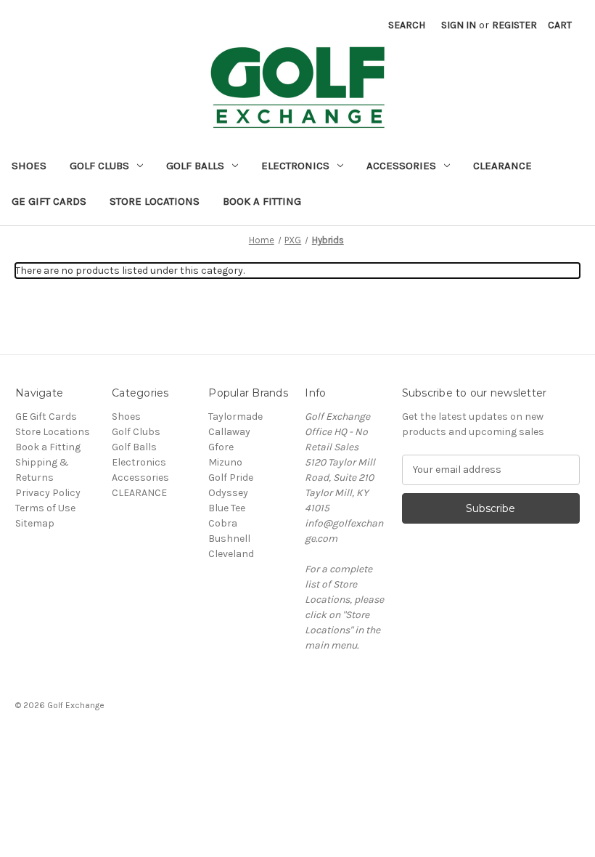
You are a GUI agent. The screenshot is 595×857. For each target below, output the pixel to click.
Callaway (229, 432)
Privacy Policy (48, 493)
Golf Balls (195, 165)
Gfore (221, 447)
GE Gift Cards (49, 201)
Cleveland (231, 554)
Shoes (29, 165)
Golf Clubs (99, 165)
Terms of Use (45, 508)
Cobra (222, 523)
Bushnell (229, 538)
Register (514, 25)
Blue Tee (226, 508)
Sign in (458, 25)
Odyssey (228, 493)
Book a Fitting (262, 201)
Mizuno (225, 462)
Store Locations (155, 201)
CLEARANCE (502, 165)
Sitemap (34, 523)
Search (406, 25)
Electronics (295, 165)
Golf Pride (230, 477)
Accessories (401, 165)
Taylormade (235, 416)
